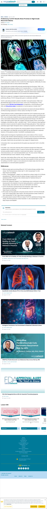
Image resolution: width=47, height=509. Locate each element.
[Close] (45, 500)
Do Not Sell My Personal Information (23, 451)
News (25, 476)
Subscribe (40, 212)
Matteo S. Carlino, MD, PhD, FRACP (10, 361)
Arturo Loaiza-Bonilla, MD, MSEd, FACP (20, 258)
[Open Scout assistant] (41, 2)
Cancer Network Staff (8, 293)
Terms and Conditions (23, 448)
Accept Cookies (34, 506)
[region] (23, 503)
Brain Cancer (3, 219)
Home (15, 476)
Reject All (42, 506)
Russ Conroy (6, 396)
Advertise (23, 439)
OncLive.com (23, 441)
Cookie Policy (8, 504)
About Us (20, 476)
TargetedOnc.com (23, 444)
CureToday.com (23, 440)
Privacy (23, 450)
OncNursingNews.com (23, 443)
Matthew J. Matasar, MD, (8, 258)
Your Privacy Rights (23, 452)
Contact (23, 447)
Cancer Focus (22, 5)
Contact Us (30, 476)
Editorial (23, 445)
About (23, 437)
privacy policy (24, 214)
